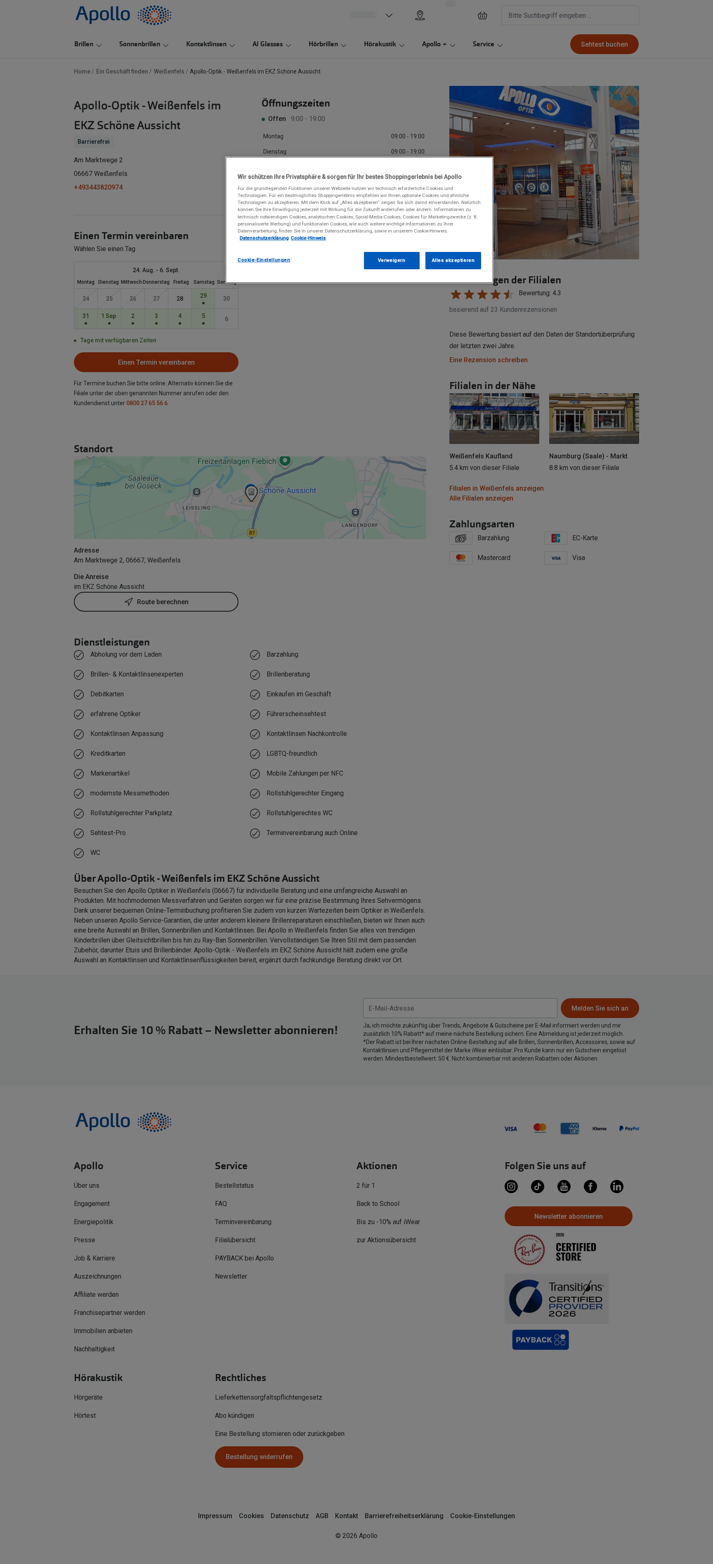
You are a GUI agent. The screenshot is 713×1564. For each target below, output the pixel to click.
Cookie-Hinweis (308, 238)
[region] (359, 220)
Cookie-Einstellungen (264, 260)
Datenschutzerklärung (264, 238)
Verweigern (392, 260)
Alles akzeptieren (453, 260)
